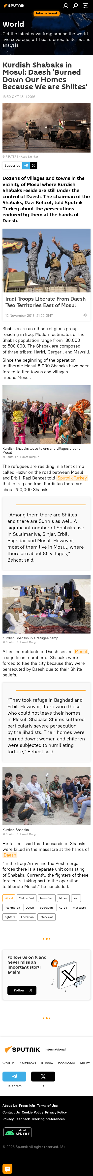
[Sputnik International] (14, 7)
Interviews (46, 917)
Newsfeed (46, 898)
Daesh (10, 855)
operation (46, 907)
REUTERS (12, 156)
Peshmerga (12, 907)
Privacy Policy (56, 1112)
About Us (9, 1105)
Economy (66, 1063)
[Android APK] (17, 1133)
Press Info (27, 1105)
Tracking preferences (48, 1119)
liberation (27, 917)
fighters (10, 917)
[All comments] (7, 1169)
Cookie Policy (32, 1112)
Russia (47, 1063)
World (9, 898)
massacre (79, 907)
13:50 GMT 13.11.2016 (18, 97)
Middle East (26, 898)
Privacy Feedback (16, 1119)
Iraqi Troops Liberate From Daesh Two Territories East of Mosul (45, 301)
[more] (85, 315)
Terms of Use (47, 1105)
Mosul (81, 651)
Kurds (63, 907)
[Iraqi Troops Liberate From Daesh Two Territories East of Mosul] (46, 260)
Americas (28, 1063)
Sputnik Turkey (72, 478)
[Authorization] (66, 5)
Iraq (76, 898)
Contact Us (11, 1112)
